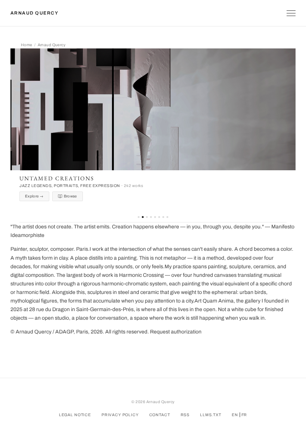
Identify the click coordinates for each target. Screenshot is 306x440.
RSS (185, 415)
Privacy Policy (120, 415)
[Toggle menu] (291, 13)
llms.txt (210, 415)
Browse (70, 196)
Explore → (34, 196)
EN (235, 415)
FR (244, 415)
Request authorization (176, 332)
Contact (159, 415)
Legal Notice (75, 415)
